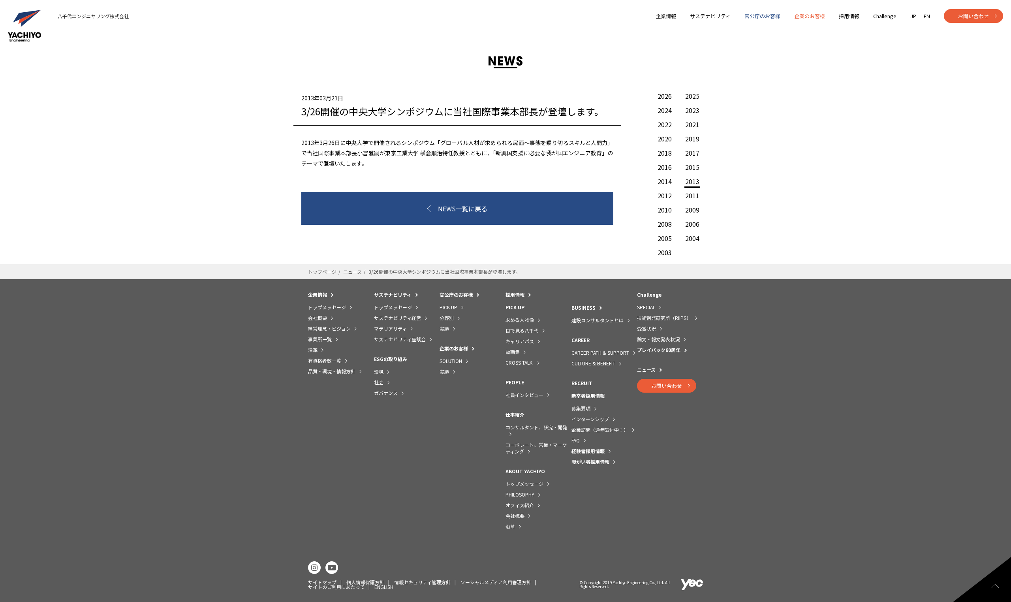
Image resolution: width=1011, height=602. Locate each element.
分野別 (447, 317)
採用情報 (849, 16)
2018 (665, 153)
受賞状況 (646, 328)
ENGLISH (383, 586)
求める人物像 (520, 319)
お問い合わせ (973, 16)
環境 (378, 371)
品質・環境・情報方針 (331, 371)
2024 (665, 110)
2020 (665, 138)
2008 (665, 224)
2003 (665, 252)
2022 (665, 124)
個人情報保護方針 (365, 582)
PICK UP (448, 307)
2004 (692, 238)
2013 (692, 182)
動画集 (513, 351)
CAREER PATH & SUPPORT (600, 352)
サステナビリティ (710, 16)
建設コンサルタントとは (597, 320)
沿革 (313, 349)
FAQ (575, 440)
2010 (665, 210)
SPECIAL (646, 307)
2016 (665, 167)
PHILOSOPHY (520, 494)
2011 (692, 195)
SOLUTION (451, 360)
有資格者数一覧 (324, 360)
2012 (665, 195)
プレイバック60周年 (658, 349)
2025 (692, 96)
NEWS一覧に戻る (462, 208)
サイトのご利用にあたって (336, 586)
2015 (692, 167)
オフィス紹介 (520, 505)
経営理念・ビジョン (329, 328)
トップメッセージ (327, 307)
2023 (692, 110)
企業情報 (666, 16)
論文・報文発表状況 (658, 339)
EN (927, 16)
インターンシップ (590, 419)
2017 (692, 153)
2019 (692, 138)
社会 (378, 382)
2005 (665, 238)
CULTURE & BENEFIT (593, 363)
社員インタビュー (524, 394)
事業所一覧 (320, 339)
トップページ (322, 271)
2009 (692, 210)
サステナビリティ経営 (397, 317)
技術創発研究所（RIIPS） (664, 317)
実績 (444, 328)
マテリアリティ (390, 328)
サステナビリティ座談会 (400, 339)
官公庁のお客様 (762, 16)
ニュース (352, 271)
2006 (692, 224)
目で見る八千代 (522, 330)
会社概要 (317, 317)
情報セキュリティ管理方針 (422, 582)
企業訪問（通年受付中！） (599, 429)
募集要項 (580, 408)
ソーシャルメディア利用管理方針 (495, 582)
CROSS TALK (520, 362)
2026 (665, 96)
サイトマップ (322, 582)
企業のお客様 (809, 16)
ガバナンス (386, 392)
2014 (665, 181)
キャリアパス (520, 341)
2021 (692, 124)
